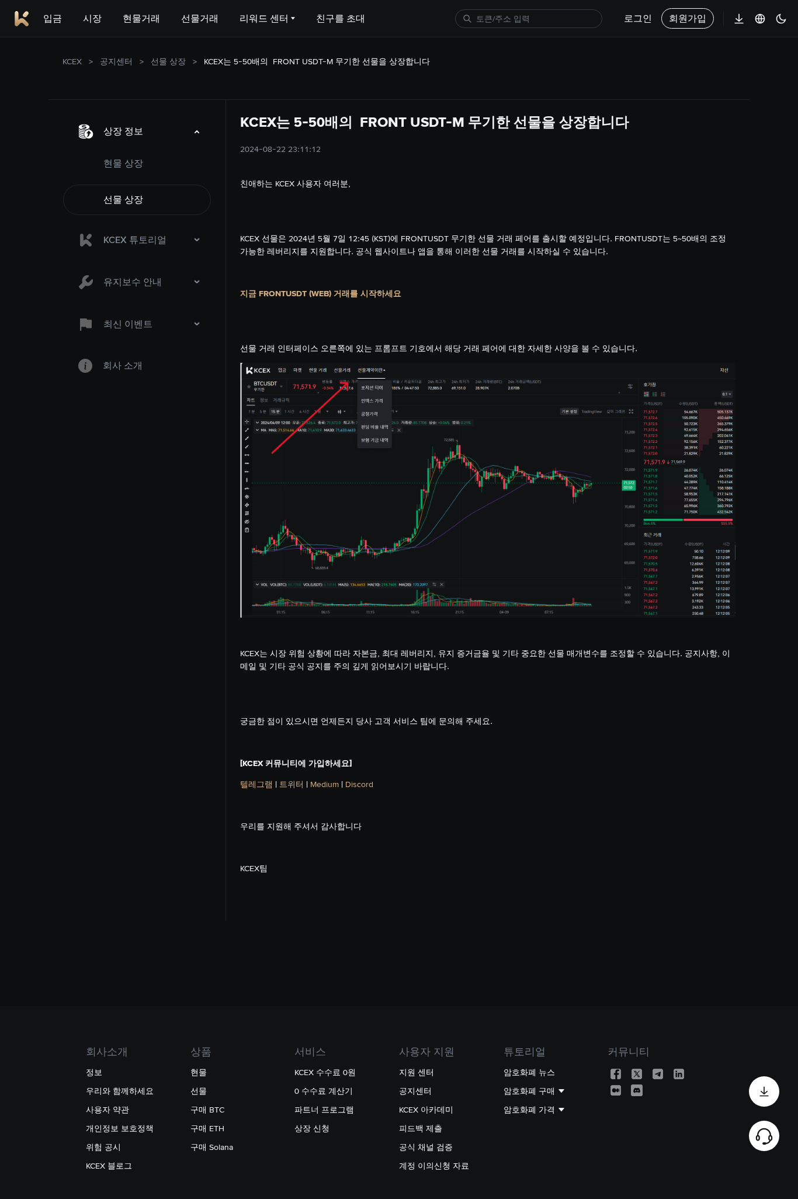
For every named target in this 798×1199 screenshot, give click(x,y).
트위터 (291, 784)
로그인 (638, 18)
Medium (324, 784)
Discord (359, 784)
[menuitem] (137, 131)
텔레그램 (256, 784)
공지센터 (116, 61)
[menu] (137, 248)
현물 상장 (123, 163)
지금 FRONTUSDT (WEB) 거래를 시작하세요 (320, 293)
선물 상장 (168, 61)
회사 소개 (123, 365)
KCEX (72, 61)
